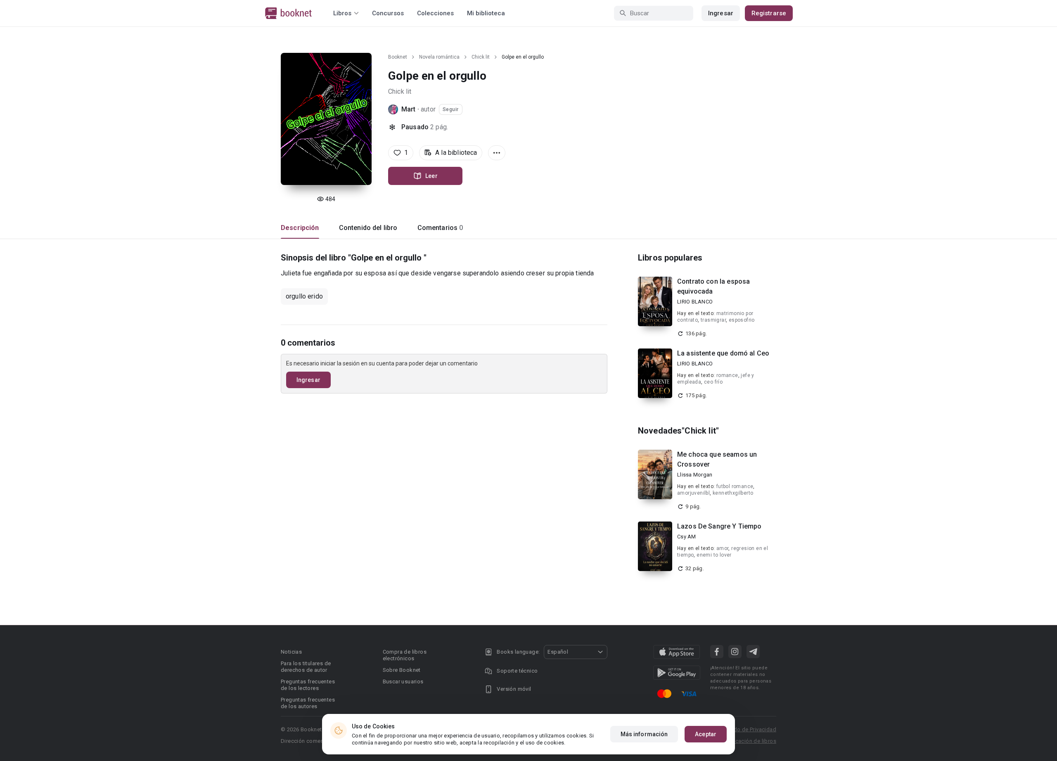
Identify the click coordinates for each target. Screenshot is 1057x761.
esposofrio (742, 320)
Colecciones (435, 13)
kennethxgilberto (733, 493)
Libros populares (670, 258)
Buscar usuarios (403, 681)
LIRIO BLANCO (695, 302)
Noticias (291, 652)
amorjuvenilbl (693, 493)
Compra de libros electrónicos (405, 655)
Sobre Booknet (402, 670)
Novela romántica (439, 57)
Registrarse (768, 13)
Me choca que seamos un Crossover (717, 459)
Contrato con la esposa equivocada (713, 286)
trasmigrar (713, 320)
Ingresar (720, 13)
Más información (644, 734)
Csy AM (686, 536)
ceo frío (713, 382)
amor (722, 548)
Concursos (388, 13)
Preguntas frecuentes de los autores (308, 703)
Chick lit (481, 57)
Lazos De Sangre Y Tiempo (719, 526)
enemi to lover (714, 555)
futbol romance (735, 486)
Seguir (451, 109)
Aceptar (705, 734)
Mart (408, 109)
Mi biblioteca (486, 13)
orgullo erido (304, 296)
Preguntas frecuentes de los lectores (308, 684)
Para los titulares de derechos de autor (306, 666)
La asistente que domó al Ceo (723, 353)
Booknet (397, 57)
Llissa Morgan (694, 475)
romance (727, 375)
